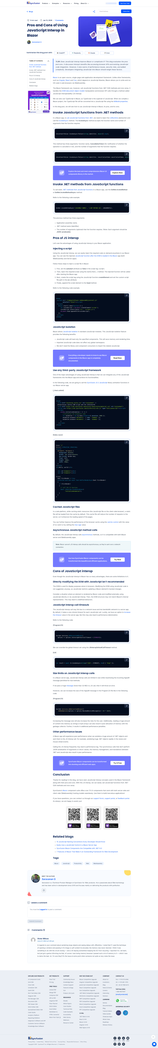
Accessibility (67, 1014)
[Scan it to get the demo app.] (74, 819)
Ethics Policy (83, 1041)
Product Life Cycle (68, 993)
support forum (98, 798)
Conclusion (32, 82)
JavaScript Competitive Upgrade (89, 985)
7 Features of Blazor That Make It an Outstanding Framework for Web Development (87, 852)
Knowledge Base (68, 982)
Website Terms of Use (50, 1041)
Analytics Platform (33, 1015)
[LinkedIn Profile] (123, 1038)
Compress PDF (53, 995)
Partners (105, 996)
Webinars (66, 1020)
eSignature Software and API (37, 1021)
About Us (84, 3)
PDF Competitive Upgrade (87, 1001)
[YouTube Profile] (127, 1038)
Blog (104, 985)
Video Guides (107, 1014)
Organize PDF (53, 1001)
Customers (106, 982)
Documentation (107, 1005)
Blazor (55, 77)
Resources (66, 3)
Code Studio (31, 1012)
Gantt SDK (31, 990)
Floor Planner (53, 1003)
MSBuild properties (121, 101)
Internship (106, 993)
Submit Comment (35, 921)
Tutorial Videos (107, 1011)
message (69, 686)
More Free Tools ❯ (55, 1017)
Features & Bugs (68, 988)
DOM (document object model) (73, 91)
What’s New (106, 1019)
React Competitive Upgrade (87, 988)
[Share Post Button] (94, 11)
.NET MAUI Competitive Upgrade (89, 993)
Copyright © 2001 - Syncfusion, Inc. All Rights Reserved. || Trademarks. (46, 1044)
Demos (105, 1003)
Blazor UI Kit (83, 1022)
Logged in (43, 909)
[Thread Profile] (123, 1044)
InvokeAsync (63, 121)
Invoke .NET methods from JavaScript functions (37, 71)
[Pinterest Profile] (114, 1044)
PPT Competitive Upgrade (87, 1010)
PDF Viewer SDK (33, 1004)
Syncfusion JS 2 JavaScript (97, 383)
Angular (62, 80)
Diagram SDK (32, 996)
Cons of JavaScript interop (37, 79)
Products (45, 3)
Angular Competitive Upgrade (88, 982)
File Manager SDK (33, 999)
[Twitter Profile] (119, 1038)
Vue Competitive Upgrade (87, 990)
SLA (64, 990)
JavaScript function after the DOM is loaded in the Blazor (96, 256)
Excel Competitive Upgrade (87, 1007)
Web (87, 863)
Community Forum (69, 979)
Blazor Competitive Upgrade (88, 979)
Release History (107, 1025)
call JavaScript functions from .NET (80, 118)
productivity (78, 863)
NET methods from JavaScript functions (78, 190)
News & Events (107, 988)
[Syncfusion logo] (33, 2)
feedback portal (123, 798)
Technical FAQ (67, 1009)
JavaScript (66, 863)
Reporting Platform (34, 1018)
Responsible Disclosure (73, 1041)
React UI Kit (82, 1019)
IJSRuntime (114, 118)
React (68, 80)
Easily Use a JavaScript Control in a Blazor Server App (77, 845)
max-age (78, 525)
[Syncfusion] (35, 1038)
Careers (105, 990)
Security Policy (61, 1041)
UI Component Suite (34, 979)
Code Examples (68, 1012)
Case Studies (67, 1006)
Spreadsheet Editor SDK (35, 1010)
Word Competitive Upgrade (87, 1004)
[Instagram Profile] (119, 1044)
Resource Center (68, 1023)
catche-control (112, 522)
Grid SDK (31, 982)
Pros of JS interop (34, 75)
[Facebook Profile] (114, 1038)
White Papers (67, 1003)
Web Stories (67, 1017)
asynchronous (87, 535)
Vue (75, 80)
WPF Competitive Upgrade (87, 999)
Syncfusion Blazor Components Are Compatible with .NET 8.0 (79, 848)
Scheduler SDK (32, 988)
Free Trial (52, 979)
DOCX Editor (53, 1006)
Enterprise (55, 3)
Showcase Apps (107, 1016)
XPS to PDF (52, 998)
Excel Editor (53, 1009)
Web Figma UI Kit (84, 1027)
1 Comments (59, 20)
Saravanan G (37, 42)
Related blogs (33, 85)
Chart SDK (31, 985)
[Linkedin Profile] (44, 890)
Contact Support (68, 985)
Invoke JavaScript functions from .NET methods (37, 65)
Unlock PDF (52, 990)
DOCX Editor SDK (33, 1007)
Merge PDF (52, 992)
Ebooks (65, 1001)
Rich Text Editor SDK (34, 993)
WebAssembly (97, 863)
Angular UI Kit (83, 1025)
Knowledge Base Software (36, 1026)
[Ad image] (39, 102)
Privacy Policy (31, 1041)
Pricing (76, 3)
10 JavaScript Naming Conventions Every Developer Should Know (81, 842)
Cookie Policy (40, 1041)
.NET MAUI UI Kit (84, 1016)
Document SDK (32, 1001)
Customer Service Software (36, 1023)
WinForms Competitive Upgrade (89, 996)
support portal (110, 798)
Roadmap (106, 1022)
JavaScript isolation (70, 332)
